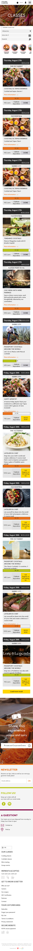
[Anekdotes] (22, 948)
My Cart (3, 915)
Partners (4, 898)
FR (5, 847)
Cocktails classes (6, 859)
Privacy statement (7, 922)
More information (10, 95)
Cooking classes (6, 856)
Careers (3, 889)
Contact (3, 901)
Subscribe (4, 909)
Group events (5, 865)
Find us (7, 829)
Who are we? (5, 886)
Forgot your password (8, 912)
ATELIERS (5, 2)
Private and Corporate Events (15, 745)
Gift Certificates (6, 895)
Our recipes (5, 892)
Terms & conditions (7, 918)
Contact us (8, 825)
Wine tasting (5, 862)
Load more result (16, 691)
